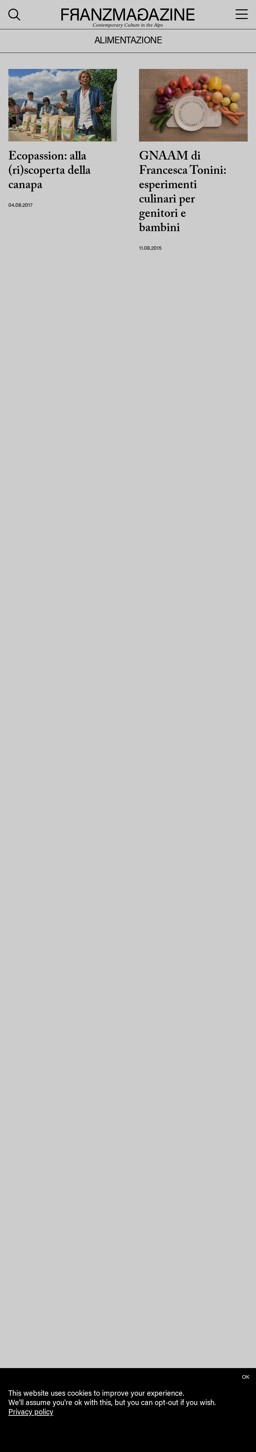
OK (245, 1377)
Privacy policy (30, 1412)
